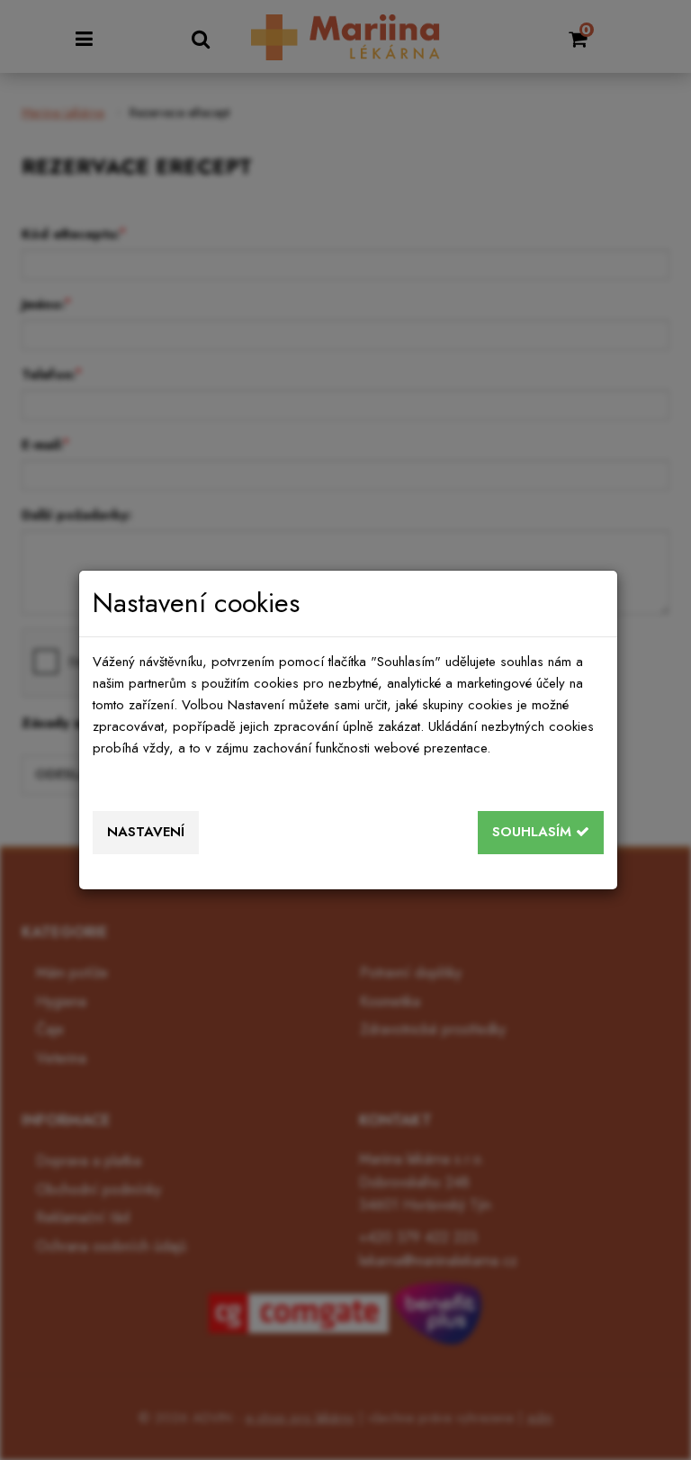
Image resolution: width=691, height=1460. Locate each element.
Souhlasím (534, 832)
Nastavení (145, 832)
